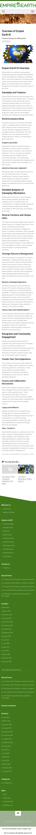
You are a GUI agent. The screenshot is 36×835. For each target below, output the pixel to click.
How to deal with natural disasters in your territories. (18, 590)
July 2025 (6, 640)
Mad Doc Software (8, 512)
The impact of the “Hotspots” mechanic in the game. (19, 579)
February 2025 (7, 658)
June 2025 (6, 643)
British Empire (7, 535)
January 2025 (7, 661)
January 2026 (7, 618)
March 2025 (6, 654)
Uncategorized (6, 41)
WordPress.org (7, 805)
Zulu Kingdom (7, 556)
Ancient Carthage (8, 524)
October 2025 (7, 629)
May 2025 (6, 647)
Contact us (6, 568)
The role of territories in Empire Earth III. (25, 479)
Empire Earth (7, 509)
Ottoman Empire (8, 549)
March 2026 (6, 611)
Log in (5, 794)
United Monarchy (8, 552)
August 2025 (7, 636)
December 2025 (8, 622)
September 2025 (8, 633)
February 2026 (7, 614)
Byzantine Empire (8, 538)
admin (24, 38)
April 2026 (6, 607)
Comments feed (8, 801)
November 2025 (8, 625)
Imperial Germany (8, 542)
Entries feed (6, 798)
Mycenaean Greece (9, 545)
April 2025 (6, 650)
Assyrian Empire (8, 527)
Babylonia (6, 531)
